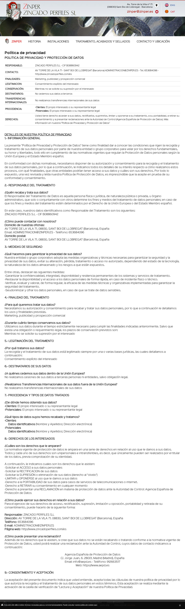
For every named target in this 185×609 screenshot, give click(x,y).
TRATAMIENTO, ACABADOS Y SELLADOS (103, 41)
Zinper (17, 41)
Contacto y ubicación (153, 41)
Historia (34, 41)
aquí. (96, 605)
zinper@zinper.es (140, 11)
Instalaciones (58, 41)
